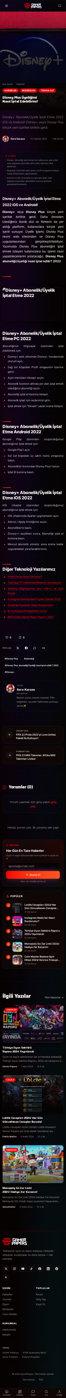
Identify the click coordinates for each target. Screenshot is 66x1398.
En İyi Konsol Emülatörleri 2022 (27, 611)
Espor (5, 1304)
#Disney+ (10, 672)
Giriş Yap (41, 1299)
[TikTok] (31, 1268)
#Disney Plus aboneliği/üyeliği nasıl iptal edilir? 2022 (31, 665)
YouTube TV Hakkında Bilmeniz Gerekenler (34, 582)
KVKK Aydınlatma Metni (34, 1352)
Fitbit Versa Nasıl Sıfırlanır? (25, 576)
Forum (39, 1294)
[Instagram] (14, 1268)
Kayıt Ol (40, 1304)
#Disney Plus (11, 658)
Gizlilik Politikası (10, 1352)
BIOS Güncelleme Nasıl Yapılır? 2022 (31, 617)
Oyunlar (6, 1299)
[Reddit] (56, 1268)
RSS (41, 1379)
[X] (6, 1268)
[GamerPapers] (33, 5)
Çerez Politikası (10, 1357)
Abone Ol (34, 874)
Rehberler (28, 90)
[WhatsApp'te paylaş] (34, 648)
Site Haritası (29, 1379)
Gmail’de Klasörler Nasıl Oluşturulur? (31, 605)
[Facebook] (39, 1268)
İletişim (6, 1334)
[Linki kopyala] (43, 648)
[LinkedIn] (48, 1268)
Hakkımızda (9, 1329)
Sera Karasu (26, 689)
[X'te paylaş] (17, 648)
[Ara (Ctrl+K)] (59, 6)
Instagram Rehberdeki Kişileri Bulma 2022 (34, 599)
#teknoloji (29, 658)
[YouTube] (22, 1268)
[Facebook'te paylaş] (26, 648)
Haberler (20, 84)
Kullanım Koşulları (31, 1357)
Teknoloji (47, 90)
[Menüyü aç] (6, 6)
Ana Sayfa (7, 84)
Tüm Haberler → (54, 997)
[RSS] (6, 1277)
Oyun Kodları (9, 1314)
